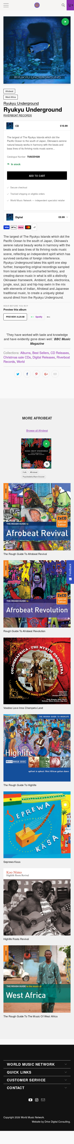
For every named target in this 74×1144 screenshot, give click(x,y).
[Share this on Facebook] (27, 374)
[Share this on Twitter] (18, 374)
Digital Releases (44, 357)
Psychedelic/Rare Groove (33, 477)
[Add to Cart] (47, 464)
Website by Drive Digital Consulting (51, 1121)
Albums (25, 352)
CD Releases (60, 352)
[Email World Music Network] (43, 1100)
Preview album (15, 316)
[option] (37, 125)
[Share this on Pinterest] (36, 374)
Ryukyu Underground (21, 103)
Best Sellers (40, 352)
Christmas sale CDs (17, 357)
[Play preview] (65, 22)
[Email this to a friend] (55, 374)
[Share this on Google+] (46, 374)
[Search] (63, 5)
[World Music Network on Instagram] (36, 1100)
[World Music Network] (37, 5)
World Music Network (32, 1117)
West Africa (10, 96)
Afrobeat (9, 91)
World (21, 361)
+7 (34, 227)
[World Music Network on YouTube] (30, 1100)
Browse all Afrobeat (37, 430)
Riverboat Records (17, 115)
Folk (24, 472)
